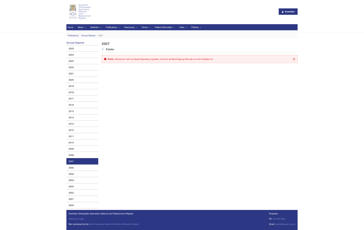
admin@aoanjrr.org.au (285, 224)
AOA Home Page (76, 218)
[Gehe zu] (80, 11)
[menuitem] (70, 27)
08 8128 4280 (279, 218)
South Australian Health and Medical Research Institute (114, 224)
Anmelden (290, 11)
